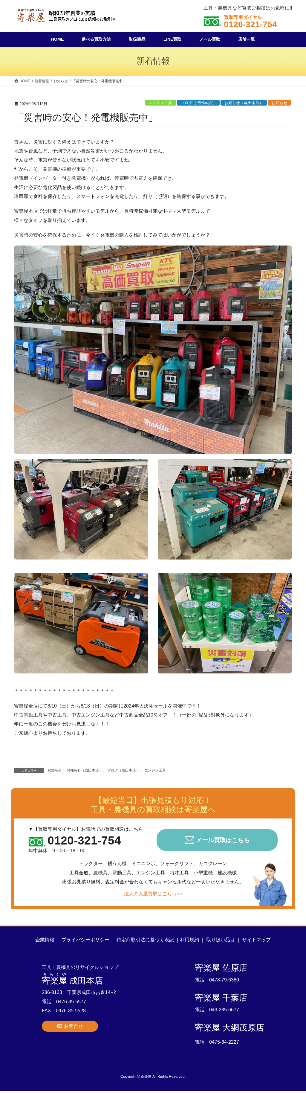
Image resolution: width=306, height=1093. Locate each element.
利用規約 (189, 939)
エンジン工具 (160, 102)
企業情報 (44, 939)
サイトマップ (256, 939)
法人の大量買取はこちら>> (153, 893)
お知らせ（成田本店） (243, 102)
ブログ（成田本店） (198, 102)
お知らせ (279, 102)
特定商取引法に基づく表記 (145, 939)
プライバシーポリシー (85, 939)
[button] (70, 1026)
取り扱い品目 (220, 939)
